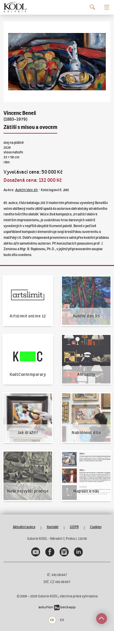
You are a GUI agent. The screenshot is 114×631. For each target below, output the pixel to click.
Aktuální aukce (24, 527)
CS (52, 620)
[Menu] (107, 7)
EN (62, 620)
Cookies (95, 527)
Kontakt (52, 527)
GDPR (74, 527)
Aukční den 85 (26, 190)
